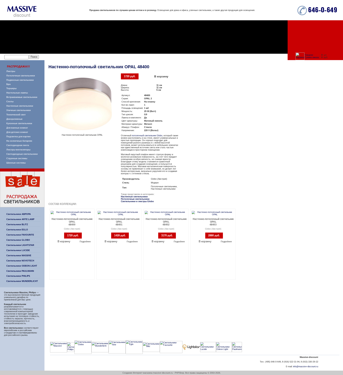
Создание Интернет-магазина (137, 373)
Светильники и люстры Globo (137, 201)
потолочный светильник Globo (147, 135)
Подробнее (85, 241)
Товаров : (309, 55)
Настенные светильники (134, 196)
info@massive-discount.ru (305, 366)
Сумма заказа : (312, 57)
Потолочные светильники (135, 199)
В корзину (161, 76)
